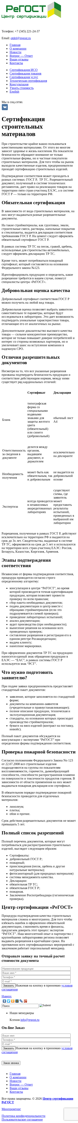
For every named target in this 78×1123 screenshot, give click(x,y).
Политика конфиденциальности (23, 1116)
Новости (15, 52)
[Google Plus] (25, 1001)
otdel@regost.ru (21, 38)
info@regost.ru (29, 1020)
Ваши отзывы (19, 59)
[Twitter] (9, 1001)
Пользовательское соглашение (22, 1119)
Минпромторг (11, 1109)
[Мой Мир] (17, 1001)
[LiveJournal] (21, 1001)
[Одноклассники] (13, 1001)
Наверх (7, 996)
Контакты (16, 63)
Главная (15, 45)
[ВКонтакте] (4, 1001)
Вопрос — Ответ (21, 55)
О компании (18, 48)
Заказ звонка (11, 1063)
